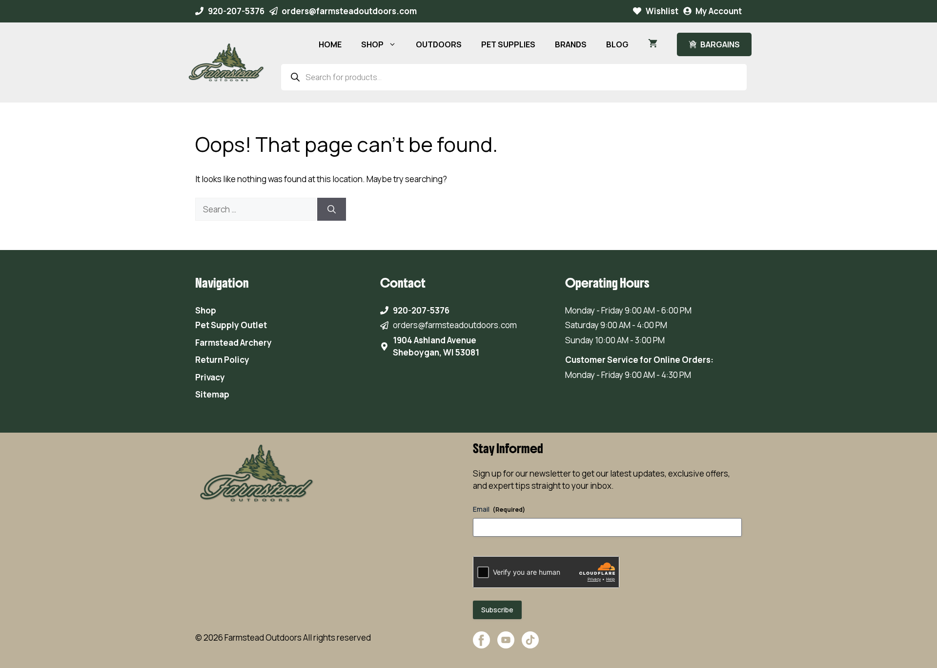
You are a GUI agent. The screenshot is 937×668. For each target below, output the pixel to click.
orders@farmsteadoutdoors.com (349, 11)
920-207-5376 (236, 11)
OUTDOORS (439, 44)
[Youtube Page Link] (505, 644)
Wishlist (662, 11)
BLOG (617, 44)
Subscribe (497, 609)
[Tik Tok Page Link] (530, 644)
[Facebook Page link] (481, 644)
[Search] (331, 209)
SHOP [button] (372, 44)
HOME (330, 44)
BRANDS (571, 44)
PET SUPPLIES (508, 44)
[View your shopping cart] (652, 44)
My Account (718, 11)
